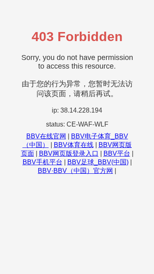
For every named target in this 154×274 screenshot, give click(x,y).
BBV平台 (116, 153)
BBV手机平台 (42, 162)
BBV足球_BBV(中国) (98, 162)
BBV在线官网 (46, 136)
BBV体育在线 (74, 144)
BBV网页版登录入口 (69, 153)
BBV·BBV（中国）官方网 (75, 170)
